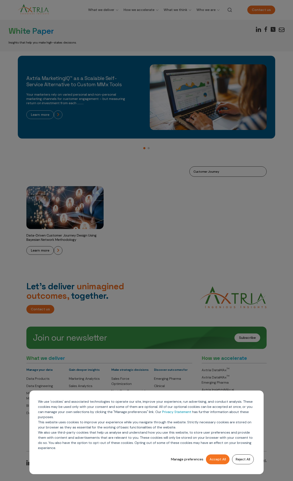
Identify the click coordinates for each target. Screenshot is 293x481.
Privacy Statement (176, 412)
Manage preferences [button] (187, 459)
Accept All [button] (218, 459)
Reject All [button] (243, 459)
